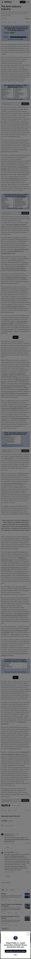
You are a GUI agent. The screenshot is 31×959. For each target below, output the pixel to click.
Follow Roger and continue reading (15, 951)
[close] (28, 934)
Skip (15, 954)
